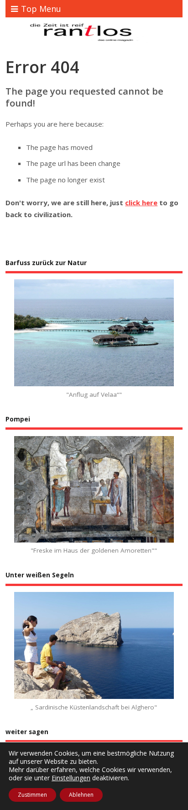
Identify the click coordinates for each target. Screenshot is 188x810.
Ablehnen (81, 795)
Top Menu (41, 8)
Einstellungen (71, 778)
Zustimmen (32, 795)
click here (141, 202)
